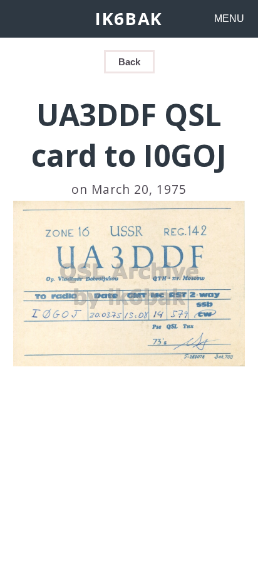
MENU (229, 18)
